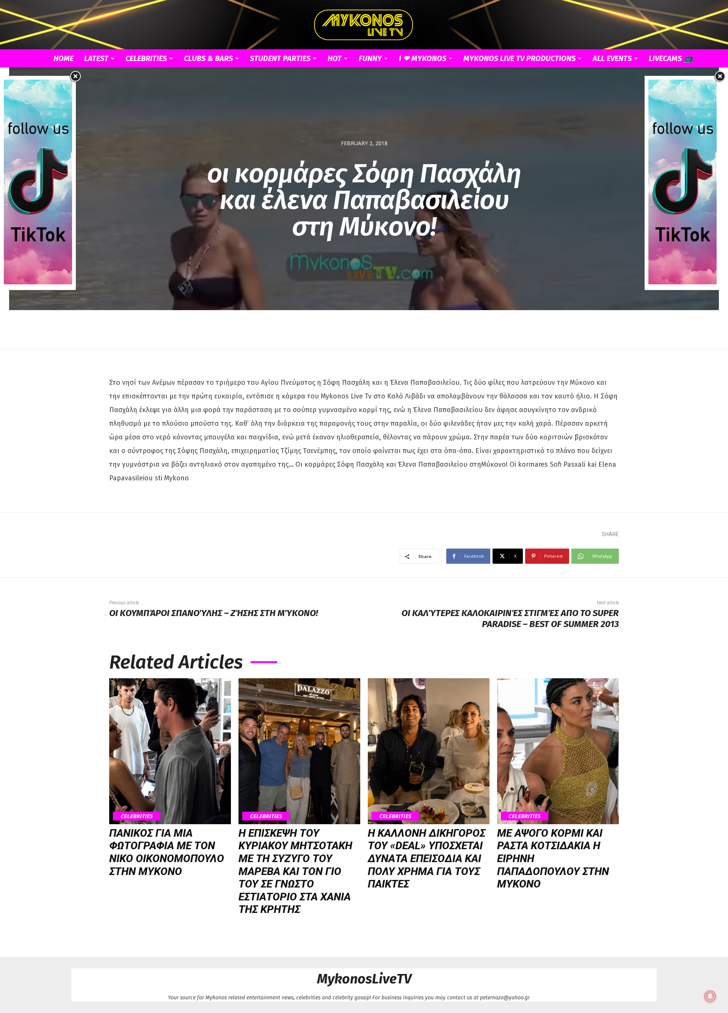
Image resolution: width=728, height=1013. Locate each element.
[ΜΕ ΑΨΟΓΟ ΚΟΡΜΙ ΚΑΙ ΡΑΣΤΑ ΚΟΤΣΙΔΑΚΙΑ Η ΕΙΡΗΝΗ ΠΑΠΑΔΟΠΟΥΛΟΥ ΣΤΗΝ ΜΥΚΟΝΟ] (558, 751)
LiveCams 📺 (671, 58)
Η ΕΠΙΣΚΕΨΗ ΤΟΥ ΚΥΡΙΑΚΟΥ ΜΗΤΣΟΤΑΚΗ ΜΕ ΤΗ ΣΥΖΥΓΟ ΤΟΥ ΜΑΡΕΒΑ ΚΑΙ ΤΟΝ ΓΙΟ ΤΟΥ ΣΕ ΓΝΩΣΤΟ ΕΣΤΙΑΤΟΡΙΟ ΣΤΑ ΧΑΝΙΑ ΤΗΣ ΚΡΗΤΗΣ (295, 871)
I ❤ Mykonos (422, 58)
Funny (370, 58)
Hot (335, 58)
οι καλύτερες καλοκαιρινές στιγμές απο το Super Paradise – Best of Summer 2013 (510, 618)
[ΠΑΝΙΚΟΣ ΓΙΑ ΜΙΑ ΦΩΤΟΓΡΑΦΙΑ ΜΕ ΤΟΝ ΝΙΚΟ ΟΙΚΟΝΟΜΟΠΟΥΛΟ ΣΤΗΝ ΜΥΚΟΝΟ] (170, 751)
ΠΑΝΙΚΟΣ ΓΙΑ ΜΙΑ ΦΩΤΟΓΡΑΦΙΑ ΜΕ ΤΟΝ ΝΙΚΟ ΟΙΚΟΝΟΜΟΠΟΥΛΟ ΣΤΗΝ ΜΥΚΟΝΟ (166, 852)
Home (63, 58)
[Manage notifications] (710, 996)
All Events (612, 58)
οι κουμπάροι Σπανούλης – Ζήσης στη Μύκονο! (213, 613)
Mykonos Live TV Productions (519, 58)
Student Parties (280, 58)
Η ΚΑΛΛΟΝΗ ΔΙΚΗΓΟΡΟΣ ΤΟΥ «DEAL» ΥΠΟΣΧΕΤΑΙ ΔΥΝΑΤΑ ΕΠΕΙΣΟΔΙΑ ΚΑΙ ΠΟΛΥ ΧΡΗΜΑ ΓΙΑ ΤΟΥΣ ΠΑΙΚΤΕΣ (426, 858)
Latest (96, 58)
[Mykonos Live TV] (364, 25)
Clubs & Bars (208, 58)
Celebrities (146, 58)
